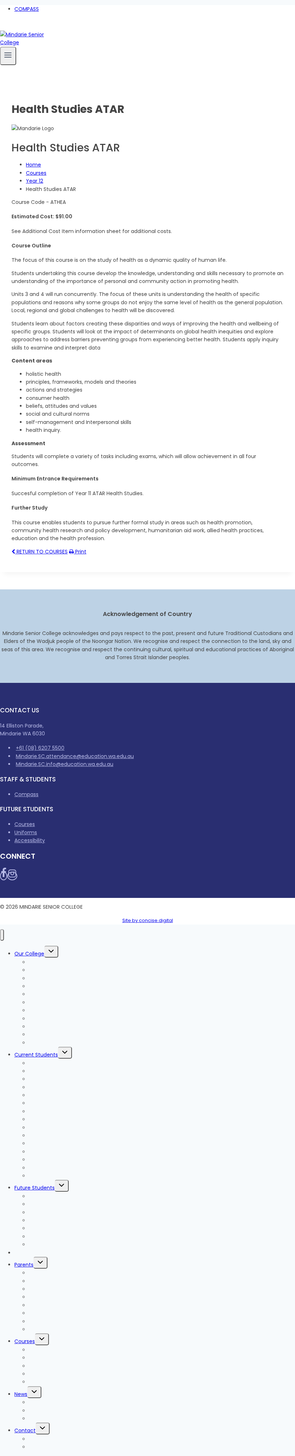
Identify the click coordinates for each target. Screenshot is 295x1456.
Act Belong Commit (53, 1175)
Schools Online (47, 1042)
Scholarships (44, 1382)
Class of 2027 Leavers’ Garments (70, 1103)
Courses (36, 173)
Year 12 (34, 180)
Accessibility (29, 840)
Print (80, 551)
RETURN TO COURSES (41, 551)
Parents (23, 1264)
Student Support (49, 1151)
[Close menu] (2, 935)
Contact (25, 1430)
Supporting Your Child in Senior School (76, 1321)
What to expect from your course (71, 1212)
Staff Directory (47, 1447)
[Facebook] (3, 26)
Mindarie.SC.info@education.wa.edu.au (64, 764)
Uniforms (25, 832)
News (20, 1394)
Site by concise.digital (147, 920)
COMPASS (26, 9)
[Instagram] (10, 26)
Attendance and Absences (62, 1305)
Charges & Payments (41, 1252)
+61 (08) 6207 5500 (40, 748)
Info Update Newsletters (59, 1410)
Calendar (40, 1329)
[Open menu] (8, 56)
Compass (26, 794)
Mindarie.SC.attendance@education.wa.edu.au (75, 756)
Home (33, 164)
